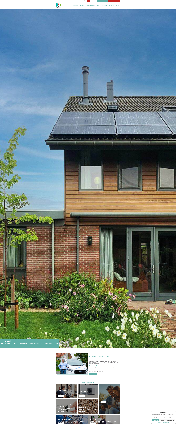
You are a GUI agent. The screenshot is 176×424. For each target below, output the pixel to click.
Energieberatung (89, 5)
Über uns (110, 5)
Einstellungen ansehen (170, 420)
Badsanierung (104, 5)
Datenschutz (164, 422)
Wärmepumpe (81, 5)
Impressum (167, 422)
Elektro (98, 5)
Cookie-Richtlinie (160, 422)
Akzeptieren (156, 420)
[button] (174, 412)
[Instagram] (89, 1)
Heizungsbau (75, 5)
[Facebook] (88, 1)
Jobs (113, 5)
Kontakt (117, 5)
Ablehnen (162, 420)
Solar (94, 5)
